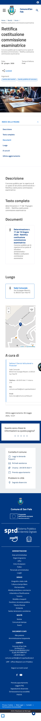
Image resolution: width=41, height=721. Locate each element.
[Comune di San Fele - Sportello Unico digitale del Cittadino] (11, 10)
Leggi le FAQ (19, 685)
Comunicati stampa (19, 622)
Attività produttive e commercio (19, 590)
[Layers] (31, 309)
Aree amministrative (19, 555)
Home (3, 20)
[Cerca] (37, 10)
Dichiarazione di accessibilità (19, 691)
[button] (38, 2)
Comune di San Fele (26, 10)
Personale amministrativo (19, 570)
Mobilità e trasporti (19, 599)
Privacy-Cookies (7, 705)
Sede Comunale (20, 288)
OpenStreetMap (30, 346)
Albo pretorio (19, 635)
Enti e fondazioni (19, 564)
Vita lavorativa (19, 587)
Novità (10, 20)
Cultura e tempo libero (19, 584)
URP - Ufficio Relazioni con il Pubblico (19, 661)
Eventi (19, 625)
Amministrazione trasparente (19, 638)
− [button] (8, 311)
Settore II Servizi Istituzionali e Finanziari (21, 364)
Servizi (19, 577)
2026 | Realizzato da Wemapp (20, 711)
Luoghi (19, 573)
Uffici (19, 561)
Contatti (19, 642)
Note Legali (19, 705)
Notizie (19, 619)
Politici (19, 567)
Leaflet (22, 346)
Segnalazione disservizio (19, 688)
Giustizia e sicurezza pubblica (19, 602)
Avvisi (16, 20)
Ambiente (19, 608)
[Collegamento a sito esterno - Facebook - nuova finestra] (17, 674)
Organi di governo (19, 558)
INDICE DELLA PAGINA (10, 121)
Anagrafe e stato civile (19, 581)
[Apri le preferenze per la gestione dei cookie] (4, 717)
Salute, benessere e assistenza (19, 611)
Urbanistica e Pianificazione (19, 593)
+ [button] (8, 308)
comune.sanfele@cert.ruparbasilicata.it (19, 658)
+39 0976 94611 (19, 655)
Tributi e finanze (19, 605)
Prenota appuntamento (19, 682)
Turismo (19, 596)
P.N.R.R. (19, 694)
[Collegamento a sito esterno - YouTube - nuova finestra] (21, 674)
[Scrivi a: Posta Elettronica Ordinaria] (19, 659)
